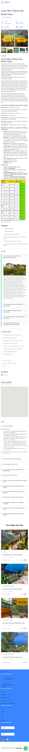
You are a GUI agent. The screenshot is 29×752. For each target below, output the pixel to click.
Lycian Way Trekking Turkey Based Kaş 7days (13, 623)
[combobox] (8, 727)
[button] (26, 44)
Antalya (2, 708)
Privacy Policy (4, 700)
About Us (3, 691)
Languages (3, 725)
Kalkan (2, 717)
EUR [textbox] (3, 734)
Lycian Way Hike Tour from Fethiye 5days (12, 589)
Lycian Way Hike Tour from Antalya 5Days (12, 555)
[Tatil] (25, 550)
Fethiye (2, 711)
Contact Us (3, 694)
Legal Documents (4, 697)
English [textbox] (3, 727)
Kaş (2, 714)
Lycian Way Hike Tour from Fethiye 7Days (12, 657)
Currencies (3, 731)
